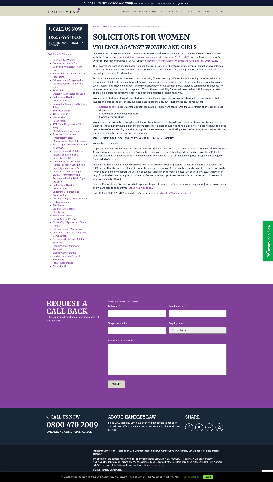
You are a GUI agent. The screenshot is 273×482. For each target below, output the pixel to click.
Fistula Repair (60, 266)
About (208, 11)
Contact (220, 11)
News (198, 11)
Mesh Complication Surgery (67, 131)
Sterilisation (59, 205)
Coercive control (107, 107)
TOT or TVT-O (60, 114)
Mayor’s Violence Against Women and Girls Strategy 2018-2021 (182, 61)
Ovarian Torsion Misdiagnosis (68, 229)
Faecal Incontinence (63, 263)
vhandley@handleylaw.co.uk (175, 193)
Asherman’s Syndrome (64, 134)
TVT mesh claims (61, 111)
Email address (177, 306)
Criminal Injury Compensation (68, 80)
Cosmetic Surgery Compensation (70, 199)
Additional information (120, 340)
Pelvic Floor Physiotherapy (67, 172)
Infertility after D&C (63, 158)
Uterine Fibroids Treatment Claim (70, 161)
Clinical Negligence (177, 11)
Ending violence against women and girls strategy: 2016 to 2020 (154, 57)
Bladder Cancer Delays (64, 253)
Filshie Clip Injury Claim (65, 219)
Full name (114, 306)
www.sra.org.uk (156, 465)
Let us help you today (140, 188)
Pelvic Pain (58, 90)
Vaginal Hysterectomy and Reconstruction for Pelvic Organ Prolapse (69, 178)
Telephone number (118, 323)
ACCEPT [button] (208, 477)
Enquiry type (176, 323)
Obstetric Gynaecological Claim (69, 94)
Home (126, 11)
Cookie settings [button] (191, 477)
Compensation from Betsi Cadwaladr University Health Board (67, 66)
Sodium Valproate (62, 202)
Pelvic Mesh (59, 121)
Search (184, 3)
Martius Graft (60, 117)
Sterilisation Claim (62, 215)
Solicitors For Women (146, 11)
